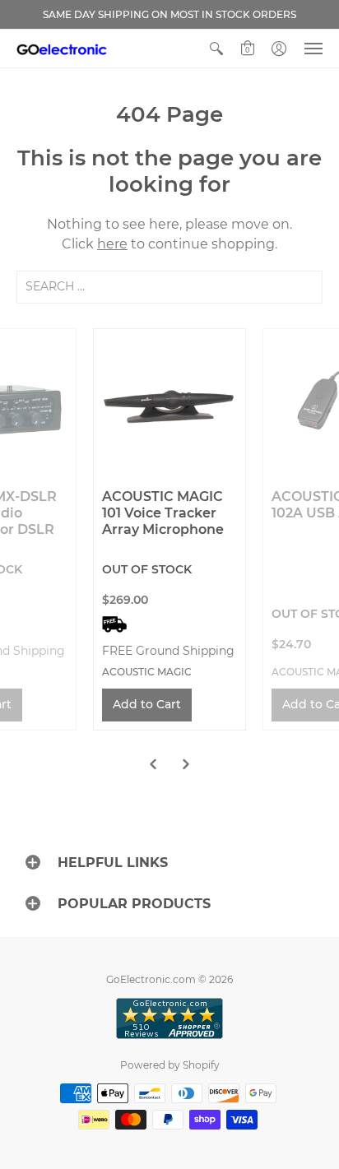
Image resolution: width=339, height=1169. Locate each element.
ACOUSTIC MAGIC (147, 672)
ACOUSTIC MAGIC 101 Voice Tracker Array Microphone (163, 513)
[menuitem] (216, 48)
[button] (216, 48)
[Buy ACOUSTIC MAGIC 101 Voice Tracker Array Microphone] (169, 404)
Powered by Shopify (170, 1065)
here (112, 244)
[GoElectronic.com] (61, 48)
